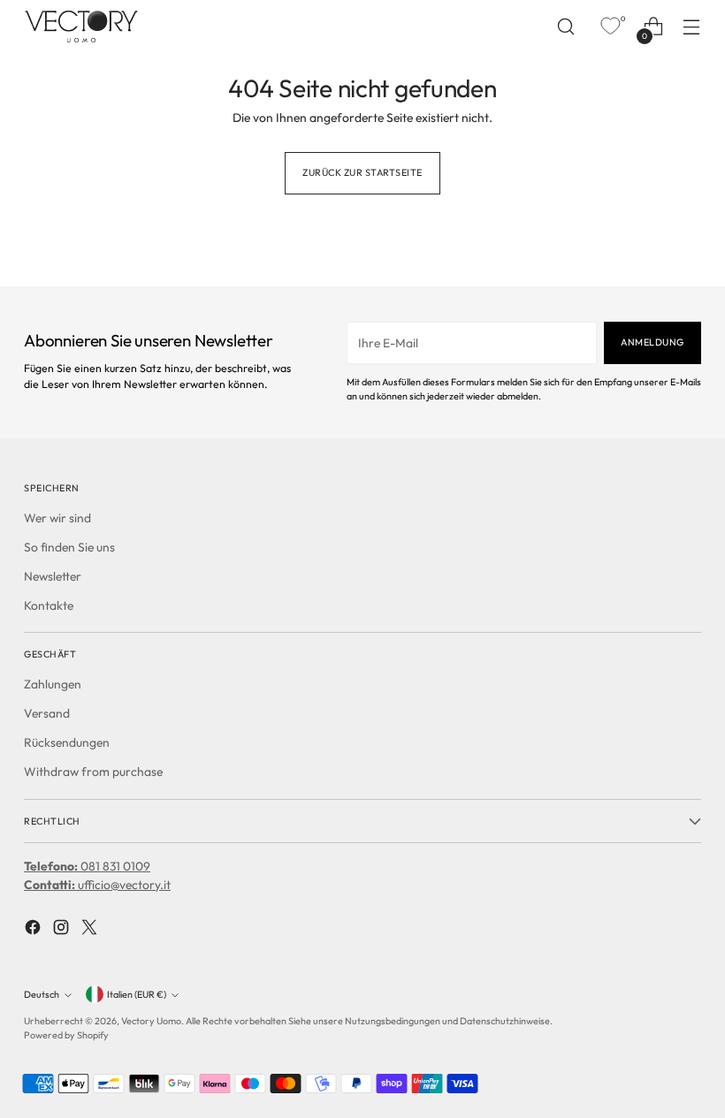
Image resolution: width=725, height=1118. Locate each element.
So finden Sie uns (69, 547)
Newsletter (52, 576)
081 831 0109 (87, 866)
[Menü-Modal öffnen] (692, 27)
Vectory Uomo (151, 1021)
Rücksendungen (67, 742)
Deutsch (41, 994)
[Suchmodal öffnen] (566, 27)
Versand (47, 713)
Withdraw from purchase (93, 772)
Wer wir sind (57, 518)
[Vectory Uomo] (81, 26)
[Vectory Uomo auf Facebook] (34, 929)
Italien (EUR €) (136, 994)
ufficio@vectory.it (97, 885)
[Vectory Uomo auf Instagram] (62, 929)
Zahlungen (52, 684)
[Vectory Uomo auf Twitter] (91, 929)
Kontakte (48, 605)
